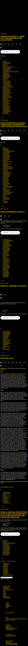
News (4, 195)
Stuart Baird (5, 165)
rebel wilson (5, 258)
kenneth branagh (6, 349)
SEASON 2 (5, 565)
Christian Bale (6, 109)
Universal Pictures (7, 84)
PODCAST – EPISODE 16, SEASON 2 (13, 286)
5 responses (3, 561)
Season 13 (5, 64)
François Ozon (6, 342)
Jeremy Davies (6, 75)
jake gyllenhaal (6, 550)
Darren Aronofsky (7, 495)
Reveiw (4, 494)
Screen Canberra (9, 627)
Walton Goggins (6, 159)
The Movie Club (14, 13)
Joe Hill (4, 79)
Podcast (4, 61)
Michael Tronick (6, 166)
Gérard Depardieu (7, 343)
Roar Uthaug (5, 148)
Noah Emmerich (6, 244)
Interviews (5, 196)
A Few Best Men (6, 266)
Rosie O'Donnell (6, 248)
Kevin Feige (5, 112)
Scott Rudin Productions (8, 186)
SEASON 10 (6, 572)
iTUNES (7, 602)
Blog (7, 607)
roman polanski (6, 548)
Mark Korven (6, 88)
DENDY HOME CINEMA (11, 643)
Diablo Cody (5, 270)
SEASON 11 (6, 573)
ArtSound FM (6, 199)
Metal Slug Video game (8, 575)
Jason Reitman (6, 272)
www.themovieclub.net (8, 192)
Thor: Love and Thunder (8, 66)
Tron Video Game (9, 629)
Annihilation (5, 201)
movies (4, 594)
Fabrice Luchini (6, 340)
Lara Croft (5, 202)
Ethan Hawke (6, 72)
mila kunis (5, 499)
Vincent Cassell (6, 498)
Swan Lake (5, 496)
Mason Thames (6, 77)
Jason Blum (5, 78)
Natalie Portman (6, 103)
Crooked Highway (7, 85)
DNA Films (5, 185)
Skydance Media (6, 183)
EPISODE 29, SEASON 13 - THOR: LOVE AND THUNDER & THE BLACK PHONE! (13, 38)
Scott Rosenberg (6, 249)
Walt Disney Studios (7, 92)
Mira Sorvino (6, 242)
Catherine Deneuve (7, 339)
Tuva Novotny (6, 176)
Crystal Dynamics (6, 155)
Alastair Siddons (6, 152)
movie (4, 590)
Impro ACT (8, 626)
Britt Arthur (5, 540)
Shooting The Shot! (10, 612)
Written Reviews (6, 563)
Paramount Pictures (7, 187)
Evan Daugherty (6, 153)
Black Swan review (7, 358)
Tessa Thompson (6, 107)
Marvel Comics (6, 113)
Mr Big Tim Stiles (6, 68)
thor (4, 347)
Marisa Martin (6, 70)
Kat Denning (5, 344)
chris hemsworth (6, 346)
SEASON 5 (5, 569)
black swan (5, 501)
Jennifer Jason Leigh (7, 173)
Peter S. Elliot (6, 99)
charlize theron (6, 260)
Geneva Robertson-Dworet (8, 151)
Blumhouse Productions (8, 86)
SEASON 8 (5, 570)
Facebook (8, 605)
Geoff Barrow (6, 180)
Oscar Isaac (5, 178)
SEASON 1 (5, 564)
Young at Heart (6, 197)
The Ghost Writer (6, 547)
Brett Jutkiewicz (6, 90)
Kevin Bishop (6, 273)
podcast (4, 256)
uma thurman (6, 261)
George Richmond (7, 164)
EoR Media (5, 337)
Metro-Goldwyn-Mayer (8, 167)
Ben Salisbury (6, 179)
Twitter (7, 604)
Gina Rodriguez (6, 174)
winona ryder (6, 500)
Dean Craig (5, 269)
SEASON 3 (5, 566)
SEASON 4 (5, 568)
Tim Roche (5, 98)
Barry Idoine (5, 102)
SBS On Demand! (9, 640)
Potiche (4, 345)
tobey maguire (6, 554)
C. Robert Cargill (6, 82)
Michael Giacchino (7, 96)
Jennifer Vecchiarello (7, 97)
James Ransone (6, 73)
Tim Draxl (5, 253)
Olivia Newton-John (7, 245)
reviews (4, 593)
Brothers (5, 541)
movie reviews (6, 239)
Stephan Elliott (6, 251)
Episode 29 (5, 65)
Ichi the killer (6, 544)
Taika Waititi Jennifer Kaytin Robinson (11, 71)
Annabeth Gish (6, 267)
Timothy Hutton (6, 254)
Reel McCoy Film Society (11, 635)
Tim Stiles (5, 338)
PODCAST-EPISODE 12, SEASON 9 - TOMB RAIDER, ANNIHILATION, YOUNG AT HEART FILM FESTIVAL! (14, 124)
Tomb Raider (6, 154)
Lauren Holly (6, 275)
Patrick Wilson (6, 246)
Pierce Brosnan (6, 553)
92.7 (4, 200)
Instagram (8, 606)
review (4, 591)
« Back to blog (4, 33)
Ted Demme (5, 252)
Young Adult (5, 255)
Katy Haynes (6, 263)
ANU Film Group (9, 634)
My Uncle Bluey (6, 545)
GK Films (5, 169)
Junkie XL (5, 162)
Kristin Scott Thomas (7, 161)
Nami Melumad (6, 95)
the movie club (6, 587)
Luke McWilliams (6, 69)
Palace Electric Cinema (10, 619)
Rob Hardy (5, 181)
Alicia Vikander (6, 156)
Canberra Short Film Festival (9, 543)
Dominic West (6, 158)
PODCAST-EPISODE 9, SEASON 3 (12, 211)
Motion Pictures (6, 91)
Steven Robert (6, 335)
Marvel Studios (6, 93)
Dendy (4, 147)
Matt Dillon (5, 276)
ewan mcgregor (6, 551)
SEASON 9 (5, 571)
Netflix (4, 188)
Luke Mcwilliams (6, 586)
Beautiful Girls (6, 268)
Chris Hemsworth (6, 110)
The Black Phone (6, 81)
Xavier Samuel (6, 265)
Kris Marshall (6, 274)
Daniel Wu (5, 160)
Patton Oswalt (6, 247)
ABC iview (8, 642)
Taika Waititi (5, 105)
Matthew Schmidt (6, 100)
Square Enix (5, 171)
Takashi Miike (6, 546)
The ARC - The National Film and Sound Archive (16, 618)
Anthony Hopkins (7, 331)
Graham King (6, 149)
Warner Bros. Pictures (7, 168)
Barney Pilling (6, 182)
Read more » (3, 55)
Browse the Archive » (5, 578)
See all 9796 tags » (7, 597)
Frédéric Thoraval (6, 89)
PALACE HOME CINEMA (12, 644)
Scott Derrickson (6, 83)
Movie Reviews (6, 63)
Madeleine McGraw (7, 76)
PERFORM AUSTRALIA (11, 628)
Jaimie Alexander (6, 106)
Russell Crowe (6, 104)
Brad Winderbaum (7, 111)
